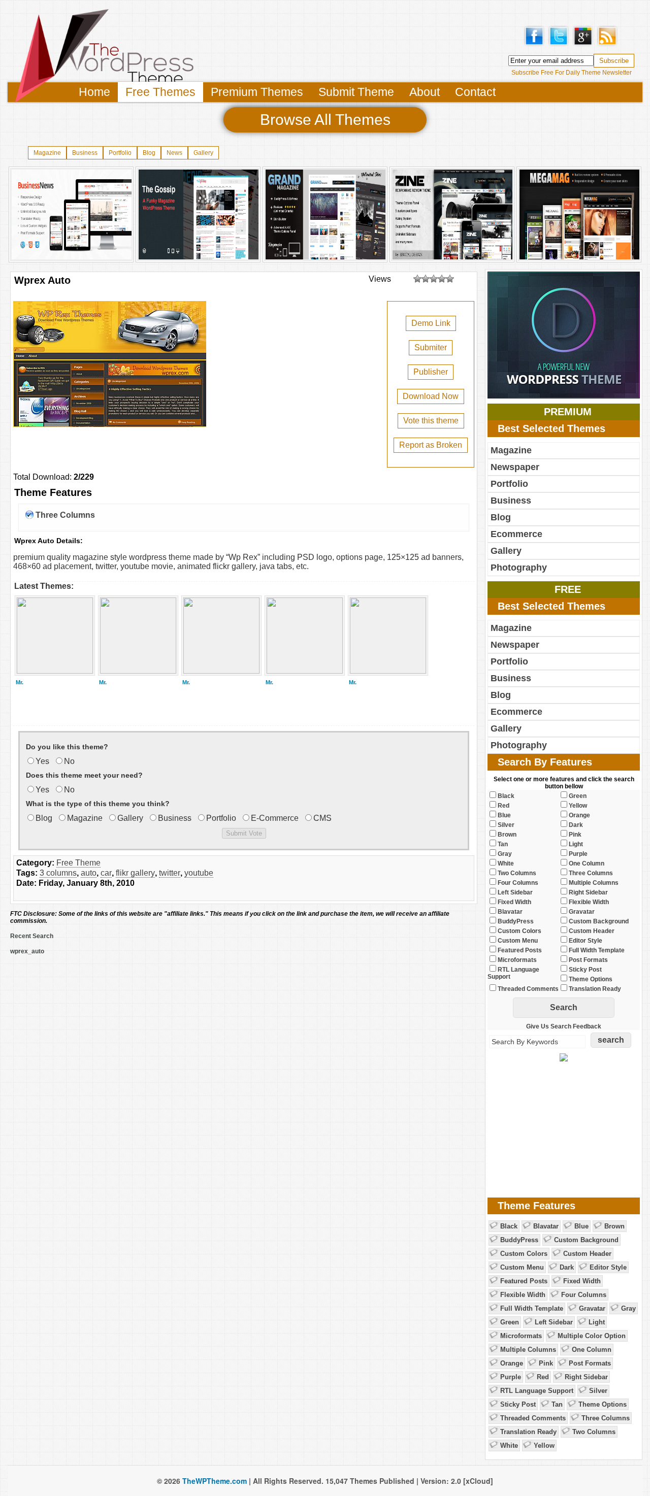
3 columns (58, 873)
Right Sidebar (586, 1377)
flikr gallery (135, 873)
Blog (149, 152)
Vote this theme (431, 420)
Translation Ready (528, 1432)
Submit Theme (356, 91)
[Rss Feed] (607, 44)
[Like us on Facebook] (534, 44)
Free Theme (78, 862)
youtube (198, 873)
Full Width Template (531, 1308)
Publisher (430, 372)
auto (88, 873)
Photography (519, 567)
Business (85, 152)
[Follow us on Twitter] (558, 44)
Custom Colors (523, 1253)
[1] (417, 279)
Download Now (431, 396)
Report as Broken (430, 445)
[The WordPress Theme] (104, 104)
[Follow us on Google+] (583, 44)
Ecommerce (516, 534)
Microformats (521, 1336)
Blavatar (546, 1226)
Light (597, 1322)
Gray (628, 1308)
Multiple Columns (528, 1349)
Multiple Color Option (592, 1336)
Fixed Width (582, 1281)
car (106, 873)
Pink (546, 1363)
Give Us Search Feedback (563, 1026)
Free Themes (160, 91)
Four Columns (583, 1295)
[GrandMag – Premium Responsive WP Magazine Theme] (325, 258)
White (509, 1445)
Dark (567, 1267)
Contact (475, 91)
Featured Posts (523, 1281)
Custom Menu (522, 1267)
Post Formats (590, 1363)
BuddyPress (519, 1240)
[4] (442, 279)
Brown (614, 1226)
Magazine (47, 152)
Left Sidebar (554, 1322)
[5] (450, 279)
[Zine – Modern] (452, 258)
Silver (598, 1390)
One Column (591, 1349)
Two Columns (593, 1432)
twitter (169, 873)
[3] (434, 279)
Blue (581, 1226)
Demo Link (430, 323)
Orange (511, 1363)
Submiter (430, 347)
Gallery (203, 152)
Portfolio (120, 152)
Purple (510, 1377)
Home (94, 91)
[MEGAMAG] (579, 258)
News (174, 152)
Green (509, 1322)
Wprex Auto (42, 280)
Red (543, 1377)
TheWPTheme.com (214, 1481)
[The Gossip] (198, 258)
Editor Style (608, 1267)
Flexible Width (522, 1295)
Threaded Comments (533, 1418)
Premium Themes (257, 91)
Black (508, 1226)
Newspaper (515, 467)
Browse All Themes (325, 119)
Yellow (544, 1445)
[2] (425, 279)
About (424, 91)
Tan (557, 1404)
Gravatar (592, 1308)
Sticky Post (518, 1404)
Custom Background (586, 1240)
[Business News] (72, 258)
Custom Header (587, 1253)
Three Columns (65, 515)
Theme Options (602, 1404)
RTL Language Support (536, 1390)
